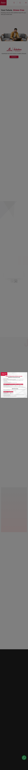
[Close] (4, 372)
